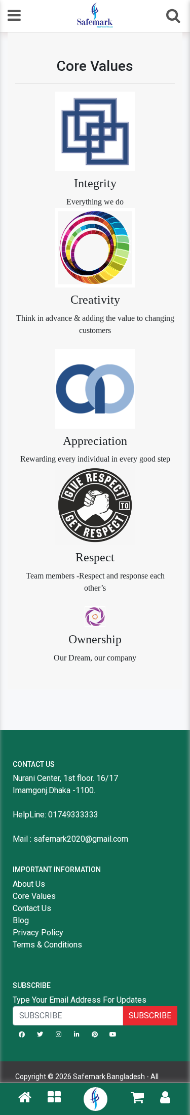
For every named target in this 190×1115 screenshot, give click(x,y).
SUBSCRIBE (150, 1015)
